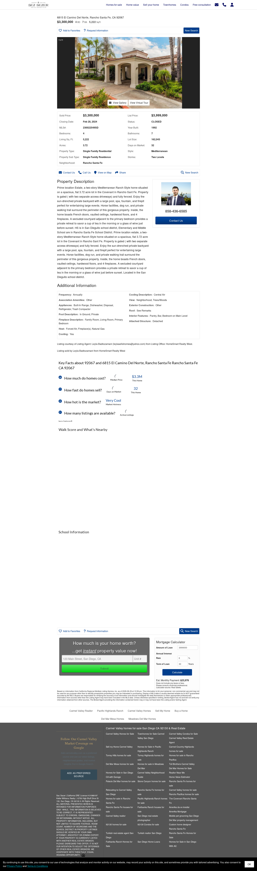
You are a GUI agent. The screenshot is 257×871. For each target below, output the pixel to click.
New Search (191, 30)
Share (122, 172)
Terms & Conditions (37, 866)
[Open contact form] (216, 4)
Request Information (97, 30)
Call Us (87, 172)
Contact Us (69, 172)
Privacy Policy (14, 866)
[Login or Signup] (232, 4)
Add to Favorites (71, 30)
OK (249, 864)
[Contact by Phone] (224, 4)
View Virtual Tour (139, 102)
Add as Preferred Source (79, 775)
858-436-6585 (176, 211)
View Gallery (119, 102)
